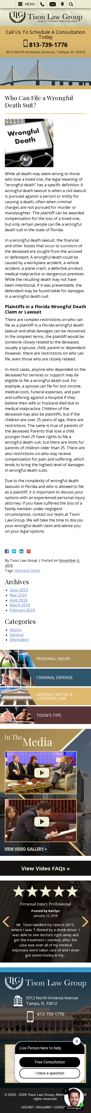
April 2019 (18, 600)
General (17, 635)
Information (19, 640)
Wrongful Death (27, 570)
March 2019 (20, 605)
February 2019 (22, 610)
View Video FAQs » (45, 868)
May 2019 (18, 595)
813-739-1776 (48, 45)
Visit (62, 4)
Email (52, 4)
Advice (16, 630)
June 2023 (19, 590)
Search (70, 4)
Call (42, 4)
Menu (30, 4)
